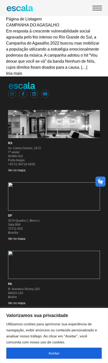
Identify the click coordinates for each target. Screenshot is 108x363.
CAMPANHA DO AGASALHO (32, 25)
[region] (54, 335)
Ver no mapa (16, 170)
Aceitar (54, 353)
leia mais (14, 73)
